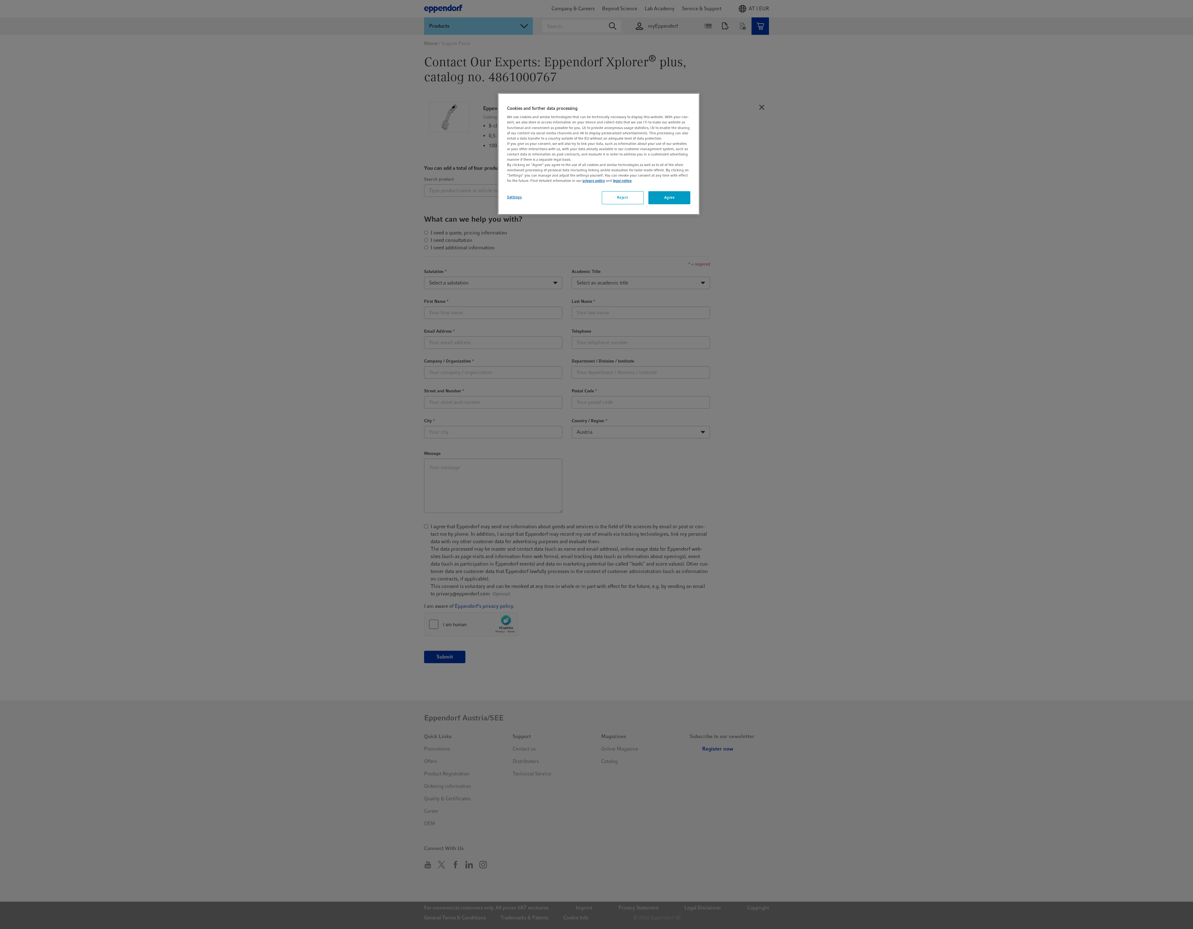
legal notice (622, 180)
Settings (514, 197)
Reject (622, 197)
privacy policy (594, 180)
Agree (669, 197)
